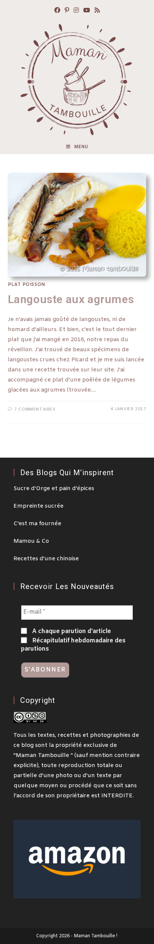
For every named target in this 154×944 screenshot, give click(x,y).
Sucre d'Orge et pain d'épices (53, 488)
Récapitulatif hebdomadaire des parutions (73, 645)
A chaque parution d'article (71, 631)
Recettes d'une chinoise (46, 559)
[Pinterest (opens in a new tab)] (66, 11)
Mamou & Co (31, 541)
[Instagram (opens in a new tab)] (76, 11)
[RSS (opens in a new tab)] (97, 11)
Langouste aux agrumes (71, 299)
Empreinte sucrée (38, 506)
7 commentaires (34, 409)
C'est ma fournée (37, 523)
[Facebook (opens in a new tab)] (57, 11)
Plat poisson (26, 285)
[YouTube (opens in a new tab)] (86, 11)
